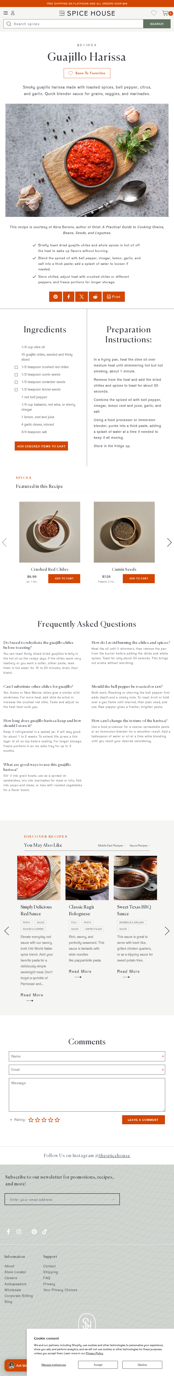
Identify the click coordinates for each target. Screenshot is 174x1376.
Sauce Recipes (138, 845)
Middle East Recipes (110, 845)
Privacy (49, 1284)
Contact (49, 1266)
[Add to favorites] (22, 505)
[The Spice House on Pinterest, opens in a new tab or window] (34, 1231)
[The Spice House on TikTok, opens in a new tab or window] (44, 1231)
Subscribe (113, 1199)
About (9, 1266)
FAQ (47, 1278)
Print (116, 297)
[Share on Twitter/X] (81, 297)
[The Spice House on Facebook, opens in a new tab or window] (8, 1231)
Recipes (87, 45)
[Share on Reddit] (95, 297)
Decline (142, 1364)
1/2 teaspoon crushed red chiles (45, 367)
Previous (8, 931)
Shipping (50, 1272)
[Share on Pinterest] (55, 297)
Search (157, 24)
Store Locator (16, 1272)
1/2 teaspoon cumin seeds (40, 374)
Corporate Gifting (19, 1296)
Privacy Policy (94, 1353)
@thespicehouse (112, 1155)
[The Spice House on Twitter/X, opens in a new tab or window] (26, 1231)
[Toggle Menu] (5, 13)
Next (167, 542)
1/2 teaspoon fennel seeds (40, 389)
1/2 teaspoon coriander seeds (43, 382)
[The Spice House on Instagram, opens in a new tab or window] (19, 1231)
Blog (8, 1301)
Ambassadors (16, 1284)
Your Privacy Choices (60, 1290)
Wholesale (13, 1290)
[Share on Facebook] (68, 297)
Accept (98, 1364)
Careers (11, 1278)
